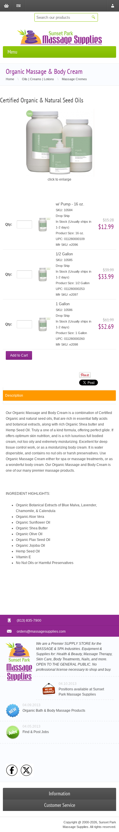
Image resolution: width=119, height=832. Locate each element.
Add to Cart (19, 355)
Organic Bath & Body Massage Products (54, 711)
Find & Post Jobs (36, 732)
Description (14, 395)
